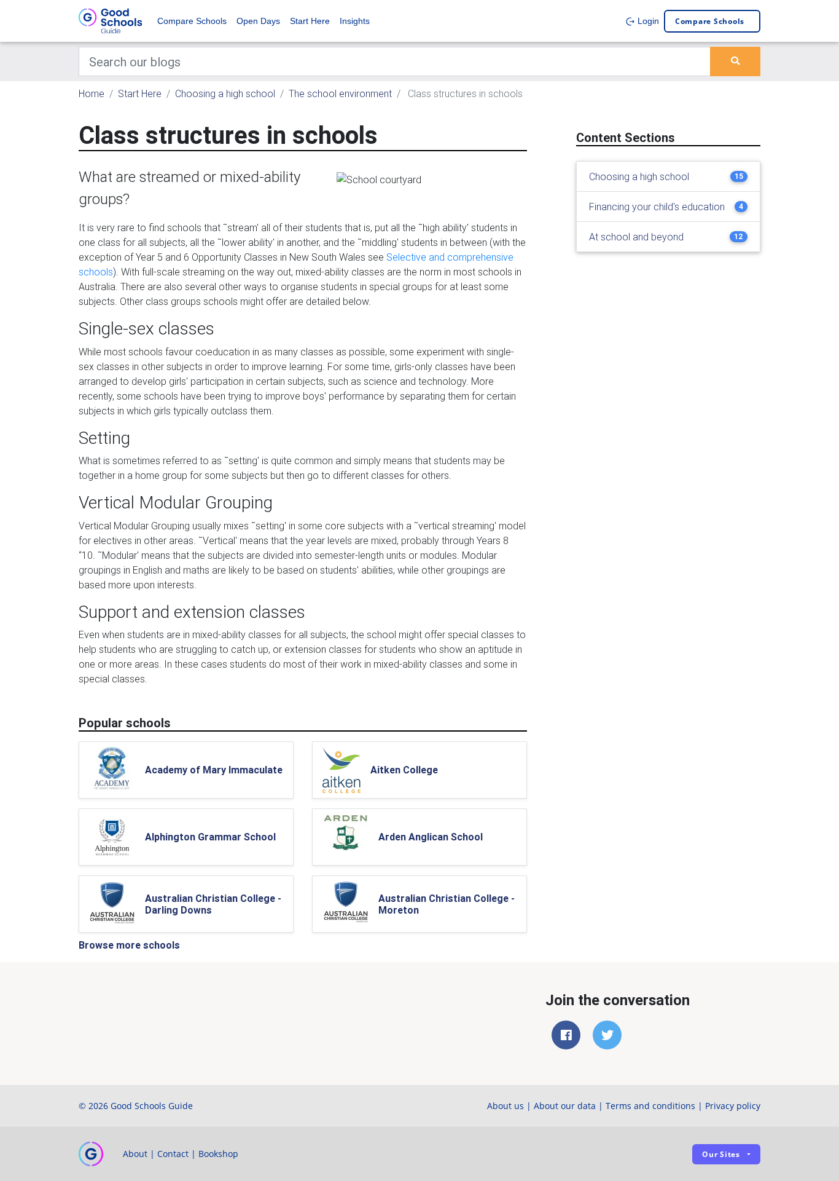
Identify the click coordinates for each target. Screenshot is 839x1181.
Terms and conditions (650, 1106)
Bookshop (218, 1153)
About (135, 1153)
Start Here (310, 21)
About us (505, 1106)
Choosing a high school (225, 93)
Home (91, 93)
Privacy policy (732, 1106)
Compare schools (709, 21)
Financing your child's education (657, 206)
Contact (173, 1153)
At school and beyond (636, 237)
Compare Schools (192, 21)
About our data (565, 1106)
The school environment (340, 93)
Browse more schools (129, 945)
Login (647, 21)
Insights (355, 21)
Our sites (721, 1154)
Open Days (258, 21)
